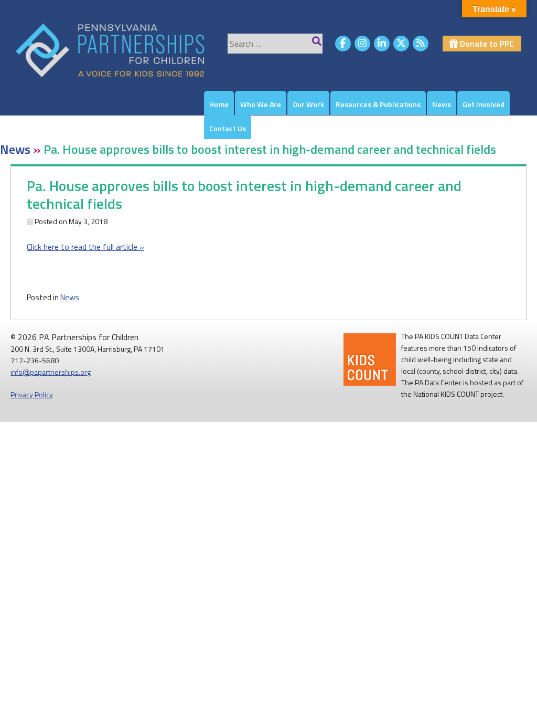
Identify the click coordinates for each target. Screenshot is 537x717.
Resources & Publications (378, 104)
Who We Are (260, 104)
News (441, 104)
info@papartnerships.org (50, 371)
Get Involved (483, 104)
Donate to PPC (486, 43)
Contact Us (227, 128)
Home (219, 104)
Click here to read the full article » (85, 246)
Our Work (308, 104)
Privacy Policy (31, 394)
